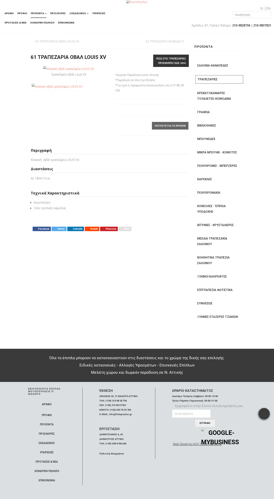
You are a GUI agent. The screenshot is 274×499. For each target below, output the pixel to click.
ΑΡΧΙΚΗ (9, 13)
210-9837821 (262, 25)
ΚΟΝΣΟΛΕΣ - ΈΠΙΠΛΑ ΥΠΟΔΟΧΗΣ (211, 208)
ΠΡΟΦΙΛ (22, 13)
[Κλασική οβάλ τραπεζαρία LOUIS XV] (68, 69)
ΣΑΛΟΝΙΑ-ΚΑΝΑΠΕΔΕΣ (212, 65)
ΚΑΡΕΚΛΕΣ (204, 179)
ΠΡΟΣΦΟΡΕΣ (58, 13)
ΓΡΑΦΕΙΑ (203, 112)
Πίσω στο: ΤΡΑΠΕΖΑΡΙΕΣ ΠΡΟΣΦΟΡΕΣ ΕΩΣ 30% (171, 60)
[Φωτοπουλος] (137, 1)
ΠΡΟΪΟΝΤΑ (38, 13)
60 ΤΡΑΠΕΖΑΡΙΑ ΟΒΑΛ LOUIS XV (57, 41)
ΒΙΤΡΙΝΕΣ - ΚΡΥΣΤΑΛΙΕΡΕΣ (215, 225)
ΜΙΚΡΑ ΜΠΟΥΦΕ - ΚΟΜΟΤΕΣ (217, 152)
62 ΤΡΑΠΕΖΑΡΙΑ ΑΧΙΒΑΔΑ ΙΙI (165, 41)
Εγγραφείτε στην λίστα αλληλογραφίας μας (209, 406)
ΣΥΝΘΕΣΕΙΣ (204, 303)
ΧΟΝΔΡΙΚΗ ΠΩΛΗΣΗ (42, 22)
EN (268, 8)
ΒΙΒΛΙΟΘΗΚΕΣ (206, 125)
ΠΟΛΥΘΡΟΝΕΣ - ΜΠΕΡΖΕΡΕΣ (217, 166)
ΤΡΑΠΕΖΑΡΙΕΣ (208, 79)
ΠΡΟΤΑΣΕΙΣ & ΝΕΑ (15, 22)
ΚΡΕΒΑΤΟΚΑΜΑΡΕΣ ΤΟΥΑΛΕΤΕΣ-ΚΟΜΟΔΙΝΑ (214, 95)
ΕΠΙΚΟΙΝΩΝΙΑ (66, 22)
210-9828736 (241, 25)
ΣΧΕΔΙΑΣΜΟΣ (78, 13)
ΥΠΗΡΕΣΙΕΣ (98, 13)
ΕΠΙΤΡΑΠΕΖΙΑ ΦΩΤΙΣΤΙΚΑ (215, 290)
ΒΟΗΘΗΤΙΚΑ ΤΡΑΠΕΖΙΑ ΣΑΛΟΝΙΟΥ (213, 260)
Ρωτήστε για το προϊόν (170, 125)
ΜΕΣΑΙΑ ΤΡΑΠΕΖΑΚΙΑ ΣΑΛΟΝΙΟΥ (212, 241)
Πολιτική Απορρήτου (111, 453)
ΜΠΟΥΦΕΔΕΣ (206, 139)
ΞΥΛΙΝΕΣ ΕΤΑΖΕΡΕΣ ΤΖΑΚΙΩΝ (217, 317)
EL (262, 8)
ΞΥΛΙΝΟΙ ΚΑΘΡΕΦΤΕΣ (212, 276)
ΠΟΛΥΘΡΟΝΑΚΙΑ (208, 192)
